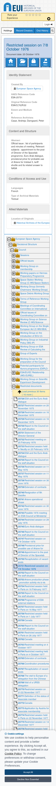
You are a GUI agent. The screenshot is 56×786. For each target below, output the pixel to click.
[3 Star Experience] (33, 15)
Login (48, 24)
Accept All (28, 772)
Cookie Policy (13, 753)
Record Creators (24, 30)
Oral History (42, 30)
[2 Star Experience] (30, 15)
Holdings (8, 30)
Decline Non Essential (28, 779)
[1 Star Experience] (27, 15)
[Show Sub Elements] (13, 256)
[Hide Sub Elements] (9, 239)
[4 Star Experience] (36, 15)
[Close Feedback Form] (48, 19)
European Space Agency (28, 88)
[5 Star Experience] (40, 15)
